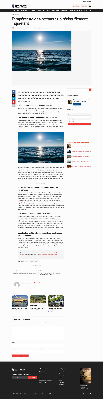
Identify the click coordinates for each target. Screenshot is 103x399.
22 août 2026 (33, 311)
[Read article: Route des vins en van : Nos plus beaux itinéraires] (38, 301)
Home (13, 14)
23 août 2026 (15, 311)
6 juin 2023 (33, 28)
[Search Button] (90, 10)
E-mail (13, 349)
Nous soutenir (77, 104)
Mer (49, 28)
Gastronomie (40, 10)
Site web (41, 349)
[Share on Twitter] (13, 95)
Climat (22, 261)
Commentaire (15, 325)
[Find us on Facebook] (79, 10)
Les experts (44, 28)
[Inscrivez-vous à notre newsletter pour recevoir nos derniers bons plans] (89, 5)
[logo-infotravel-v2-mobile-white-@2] (19, 369)
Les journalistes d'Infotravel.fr (22, 28)
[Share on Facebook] (13, 92)
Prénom (70, 114)
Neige (33, 10)
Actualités (16, 10)
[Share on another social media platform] (13, 105)
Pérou (19, 200)
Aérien (48, 10)
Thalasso (61, 382)
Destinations (24, 10)
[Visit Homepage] (20, 6)
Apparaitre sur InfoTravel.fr (45, 380)
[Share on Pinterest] (13, 102)
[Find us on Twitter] (81, 10)
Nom (13, 342)
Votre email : (71, 119)
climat (39, 171)
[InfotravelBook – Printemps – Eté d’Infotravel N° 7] (85, 376)
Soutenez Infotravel (87, 1)
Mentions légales (43, 382)
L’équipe (41, 378)
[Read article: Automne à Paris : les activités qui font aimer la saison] (20, 301)
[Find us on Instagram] (84, 10)
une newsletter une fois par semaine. (48, 254)
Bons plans (64, 10)
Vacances (31, 261)
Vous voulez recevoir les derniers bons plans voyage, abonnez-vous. (79, 5)
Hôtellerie (55, 10)
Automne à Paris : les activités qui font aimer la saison (19, 309)
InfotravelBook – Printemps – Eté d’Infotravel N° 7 (84, 387)
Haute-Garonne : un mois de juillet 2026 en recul (55, 309)
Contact (41, 376)
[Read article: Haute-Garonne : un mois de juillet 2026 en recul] (56, 301)
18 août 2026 (51, 311)
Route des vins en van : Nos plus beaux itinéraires (37, 309)
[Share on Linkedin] (13, 98)
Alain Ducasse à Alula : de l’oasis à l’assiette (81, 166)
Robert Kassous (53, 393)
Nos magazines (74, 10)
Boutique (61, 384)
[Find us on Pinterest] (86, 10)
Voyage (36, 261)
